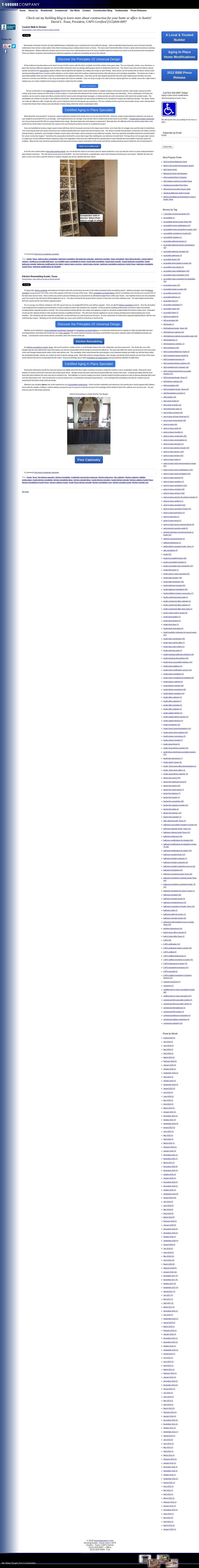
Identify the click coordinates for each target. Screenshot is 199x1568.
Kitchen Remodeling (89, 341)
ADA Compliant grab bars (174, 359)
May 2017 (168, 1299)
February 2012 (170, 1459)
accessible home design (173, 267)
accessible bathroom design (175, 241)
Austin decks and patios (173, 628)
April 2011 (168, 1494)
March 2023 (169, 1108)
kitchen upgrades (41, 290)
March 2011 (168, 1498)
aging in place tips (171, 517)
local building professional (77, 384)
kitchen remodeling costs (102, 482)
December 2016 (170, 1311)
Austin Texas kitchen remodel (80, 482)
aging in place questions (173, 481)
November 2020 (170, 1170)
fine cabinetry (65, 333)
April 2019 (168, 1213)
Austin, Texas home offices (174, 770)
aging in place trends (172, 520)
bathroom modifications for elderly (50, 264)
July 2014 (168, 1358)
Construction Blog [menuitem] (102, 10)
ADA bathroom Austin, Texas (175, 328)
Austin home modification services (177, 670)
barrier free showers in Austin (175, 805)
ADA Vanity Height (170, 169)
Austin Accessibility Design (174, 558)
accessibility (169, 218)
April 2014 (168, 1365)
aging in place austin (172, 428)
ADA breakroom (170, 340)
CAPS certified (170, 952)
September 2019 (170, 1194)
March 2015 (169, 1326)
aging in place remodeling (48, 259)
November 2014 (170, 1342)
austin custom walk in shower (175, 613)
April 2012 (168, 1451)
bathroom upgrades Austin (174, 918)
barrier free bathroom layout (174, 782)
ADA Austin (168, 324)
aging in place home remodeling (177, 474)
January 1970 (169, 1529)
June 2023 (168, 1096)
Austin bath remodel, (113, 261)
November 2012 (170, 1424)
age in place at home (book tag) (176, 416)
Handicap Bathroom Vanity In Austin (176, 193)
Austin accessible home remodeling (178, 566)
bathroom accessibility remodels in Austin (180, 825)
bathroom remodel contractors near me (179, 866)
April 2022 (168, 1139)
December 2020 (170, 1166)
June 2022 (168, 1131)
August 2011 (169, 1482)
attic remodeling (170, 550)
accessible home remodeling (176, 275)
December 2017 (170, 1276)
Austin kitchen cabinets (173, 682)
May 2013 (168, 1400)
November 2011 (170, 1471)
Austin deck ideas (171, 624)
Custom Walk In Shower (34, 27)
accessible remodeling (172, 305)
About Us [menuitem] (33, 10)
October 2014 (169, 1346)
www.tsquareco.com (103, 1541)
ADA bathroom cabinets (173, 332)
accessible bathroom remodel (176, 251)
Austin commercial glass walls (175, 597)
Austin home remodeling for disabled (178, 678)
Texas (34, 259)
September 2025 (170, 1073)
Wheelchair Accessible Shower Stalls (177, 189)
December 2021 (170, 1155)
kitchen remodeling (126, 305)
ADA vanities (169, 397)
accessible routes (171, 309)
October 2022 (169, 1120)
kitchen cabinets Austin (59, 482)
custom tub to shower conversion (142, 119)
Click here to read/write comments (46, 254)
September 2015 (170, 1319)
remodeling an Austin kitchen (104, 293)
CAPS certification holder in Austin (177, 948)
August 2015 (169, 1322)
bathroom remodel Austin (174, 854)
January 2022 (169, 1151)
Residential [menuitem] (46, 10)
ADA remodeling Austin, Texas (176, 389)
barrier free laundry (171, 797)
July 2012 (168, 1440)
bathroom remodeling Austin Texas (177, 874)
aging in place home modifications (178, 470)
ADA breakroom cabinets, (174, 344)
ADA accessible (170, 320)
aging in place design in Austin (176, 448)
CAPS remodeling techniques (176, 967)
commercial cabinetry (172, 1023)
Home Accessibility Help (88, 146)
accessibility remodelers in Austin (177, 233)
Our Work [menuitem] (75, 10)
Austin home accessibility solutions (177, 662)
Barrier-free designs (172, 813)
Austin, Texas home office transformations (179, 766)
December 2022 (170, 1116)
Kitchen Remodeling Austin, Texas (39, 276)
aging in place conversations (175, 440)
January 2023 (169, 1112)
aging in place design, (91, 264)
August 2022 (169, 1127)
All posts (25, 492)
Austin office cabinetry (172, 697)
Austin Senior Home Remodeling (177, 728)
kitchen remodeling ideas (63, 480)
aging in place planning (173, 478)
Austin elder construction (174, 639)
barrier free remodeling (173, 801)
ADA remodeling (171, 385)
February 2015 (170, 1330)
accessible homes (171, 285)
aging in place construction (175, 436)
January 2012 (169, 1463)
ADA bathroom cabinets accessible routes (180, 336)
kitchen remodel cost (140, 482)
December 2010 (170, 1510)
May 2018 (168, 1256)
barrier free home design (173, 790)
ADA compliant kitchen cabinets (176, 363)
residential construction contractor (84, 477)
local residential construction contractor (59, 330)
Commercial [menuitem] (61, 10)
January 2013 (169, 1416)
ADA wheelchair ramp (172, 409)
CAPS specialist (170, 971)
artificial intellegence (172, 543)
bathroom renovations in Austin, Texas (179, 906)
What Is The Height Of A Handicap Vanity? (178, 166)
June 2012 (168, 1443)
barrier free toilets (171, 809)
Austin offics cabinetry (172, 709)
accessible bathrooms (172, 255)
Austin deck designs (172, 621)
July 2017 (168, 1295)
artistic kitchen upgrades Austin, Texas (178, 546)
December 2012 (170, 1420)
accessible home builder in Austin (177, 263)
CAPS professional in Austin (175, 963)
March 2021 (169, 1162)
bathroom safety (170, 910)
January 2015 (169, 1334)
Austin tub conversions (172, 758)
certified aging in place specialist (177, 996)
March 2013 (169, 1408)
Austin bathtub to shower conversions (178, 593)
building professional (172, 928)
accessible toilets (170, 312)
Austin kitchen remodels (101, 480)
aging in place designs (173, 455)
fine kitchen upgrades (46, 477)
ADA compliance (171, 348)
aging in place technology (174, 513)
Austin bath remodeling (95, 261)
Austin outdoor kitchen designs (175, 717)
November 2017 (170, 1280)
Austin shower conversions (174, 736)
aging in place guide (172, 459)
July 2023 (168, 1092)
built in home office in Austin (174, 932)
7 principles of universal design (176, 214)
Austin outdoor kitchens (173, 721)
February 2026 (170, 1061)
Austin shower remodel (173, 740)
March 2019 (169, 1217)
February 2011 (170, 1502)
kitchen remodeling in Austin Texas (35, 482)
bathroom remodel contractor (175, 858)
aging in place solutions (173, 501)
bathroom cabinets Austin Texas (176, 832)
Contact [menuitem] (86, 10)
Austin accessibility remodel (174, 562)
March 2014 (169, 1369)
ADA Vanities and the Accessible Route (177, 181)
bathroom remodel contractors (175, 862)
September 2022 (170, 1123)
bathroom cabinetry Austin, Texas (177, 829)
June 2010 (168, 1514)
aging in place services (73, 264)
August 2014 (169, 1354)
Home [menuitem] (22, 10)
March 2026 (169, 1057)
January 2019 (169, 1225)
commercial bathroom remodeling (177, 1015)
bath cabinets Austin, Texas (174, 821)
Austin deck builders (172, 617)
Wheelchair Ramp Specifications (175, 173)
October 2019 (169, 1190)
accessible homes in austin (175, 289)
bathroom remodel (53, 91)
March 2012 (169, 1455)
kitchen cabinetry (132, 477)
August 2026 (169, 1038)
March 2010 (169, 1525)
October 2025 (169, 1069)
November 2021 (170, 1159)
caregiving (168, 986)
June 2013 (168, 1397)
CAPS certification (171, 944)
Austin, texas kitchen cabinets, (175, 774)
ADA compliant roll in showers (176, 367)
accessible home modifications (176, 271)
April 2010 (168, 1521)
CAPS (167, 940)
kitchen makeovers (105, 477)
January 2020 (169, 1178)
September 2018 (170, 1241)
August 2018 (169, 1244)
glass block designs (132, 259)
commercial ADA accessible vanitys (177, 1004)
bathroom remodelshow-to (174, 902)
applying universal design (174, 539)
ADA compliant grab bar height (175, 355)
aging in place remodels (174, 489)
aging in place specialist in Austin (177, 509)
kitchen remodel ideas (82, 480)
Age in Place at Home (173, 412)
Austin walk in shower (172, 762)
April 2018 (168, 1260)
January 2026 (169, 1065)
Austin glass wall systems (174, 646)
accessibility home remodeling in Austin (70, 261)
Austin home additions (172, 666)
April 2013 (168, 1404)
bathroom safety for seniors (174, 914)
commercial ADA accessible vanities (177, 1000)
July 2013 (168, 1393)
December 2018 (170, 1229)
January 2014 (169, 1377)
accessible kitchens (171, 297)
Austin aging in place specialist (176, 574)
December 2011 (170, 1467)
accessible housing (172, 293)
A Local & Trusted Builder (179, 37)
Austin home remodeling (173, 674)
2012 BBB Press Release (179, 75)
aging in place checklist (173, 432)
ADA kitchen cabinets (172, 381)
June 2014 (168, 1361)
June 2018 (168, 1252)
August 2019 (169, 1198)
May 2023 (168, 1100)
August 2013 (169, 1389)
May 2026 (168, 1049)
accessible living (170, 301)
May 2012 (168, 1447)
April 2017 (168, 1303)
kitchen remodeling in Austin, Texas (40, 347)
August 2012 (169, 1436)
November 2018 (170, 1233)
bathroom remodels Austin (174, 899)
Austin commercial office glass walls (177, 609)
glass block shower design (56, 151)
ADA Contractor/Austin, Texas (175, 377)
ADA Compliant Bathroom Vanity (175, 162)
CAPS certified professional (174, 956)
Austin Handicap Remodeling (175, 658)
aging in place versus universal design (178, 524)
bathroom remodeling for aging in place (179, 891)
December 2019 (170, 1182)
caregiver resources (171, 982)
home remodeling (117, 259)
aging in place (170, 424)
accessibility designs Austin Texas (177, 222)
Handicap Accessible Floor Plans (175, 185)
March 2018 (169, 1264)
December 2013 (170, 1381)
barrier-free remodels (172, 817)
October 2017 (169, 1283)
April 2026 (168, 1053)
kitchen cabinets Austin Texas (141, 480)
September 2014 (170, 1350)
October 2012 (169, 1428)
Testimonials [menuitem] (121, 10)
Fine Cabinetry (89, 460)
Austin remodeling (171, 724)
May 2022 (168, 1135)
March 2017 (169, 1307)
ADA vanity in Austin (172, 405)
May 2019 (168, 1209)
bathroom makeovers (172, 836)
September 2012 (170, 1432)
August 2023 (169, 1088)
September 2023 (170, 1084)
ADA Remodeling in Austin (174, 393)
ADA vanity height (171, 401)
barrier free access (171, 778)
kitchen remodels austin (122, 482)
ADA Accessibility (170, 316)
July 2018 (168, 1248)
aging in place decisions (173, 444)
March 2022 (169, 1143)
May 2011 (168, 1490)
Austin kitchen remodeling (42, 480)
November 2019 (170, 1186)
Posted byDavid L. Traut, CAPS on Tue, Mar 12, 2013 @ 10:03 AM (41, 279)
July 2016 (168, 1315)
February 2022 (170, 1147)
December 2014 (170, 1338)
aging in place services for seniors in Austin (180, 497)
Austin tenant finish (171, 744)
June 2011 (168, 1486)
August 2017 (169, 1291)
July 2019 (168, 1201)
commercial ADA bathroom (174, 1008)
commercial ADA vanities (173, 1012)
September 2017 (170, 1287)
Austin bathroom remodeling (133, 261)
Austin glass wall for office (174, 643)
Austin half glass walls (172, 650)
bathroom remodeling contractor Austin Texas (118, 264)
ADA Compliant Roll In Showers (175, 177)
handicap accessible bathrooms (42, 261)
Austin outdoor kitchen (172, 713)
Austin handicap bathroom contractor (178, 654)
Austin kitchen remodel (120, 480)
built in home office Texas (173, 936)
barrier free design (171, 786)
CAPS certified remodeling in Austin (178, 960)
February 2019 (170, 1221)
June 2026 (168, 1045)
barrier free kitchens (171, 793)
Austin (29, 259)
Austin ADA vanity (171, 570)
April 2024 (168, 1077)
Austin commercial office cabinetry (177, 601)
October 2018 (169, 1237)
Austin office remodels (172, 705)
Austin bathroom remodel (174, 585)
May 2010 (168, 1518)
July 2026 (168, 1042)
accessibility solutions (172, 237)
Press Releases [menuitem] (139, 10)
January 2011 (169, 1506)
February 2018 (170, 1268)
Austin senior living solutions (175, 732)
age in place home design (174, 420)
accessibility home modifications (176, 225)
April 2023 (168, 1104)
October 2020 (169, 1174)
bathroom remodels (102, 259)
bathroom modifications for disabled (47, 267)
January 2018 (170, 1272)
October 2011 (169, 1475)
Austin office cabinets (172, 701)
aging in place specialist (174, 505)
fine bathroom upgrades (85, 259)
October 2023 (169, 1081)
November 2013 (170, 1385)
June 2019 (168, 1205)
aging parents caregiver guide (175, 528)
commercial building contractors (176, 1019)
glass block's (44, 71)
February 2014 (170, 1373)
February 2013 (170, 1412)
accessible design (171, 259)
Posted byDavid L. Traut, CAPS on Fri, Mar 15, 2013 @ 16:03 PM (40, 29)
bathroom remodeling (66, 259)
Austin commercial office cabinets (176, 605)
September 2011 (170, 1479)
